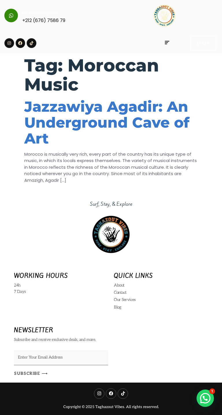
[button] (205, 398)
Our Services (125, 299)
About (119, 285)
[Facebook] (20, 43)
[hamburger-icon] (166, 43)
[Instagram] (9, 43)
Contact (120, 292)
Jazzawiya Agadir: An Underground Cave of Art (106, 122)
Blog (117, 307)
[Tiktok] (31, 43)
